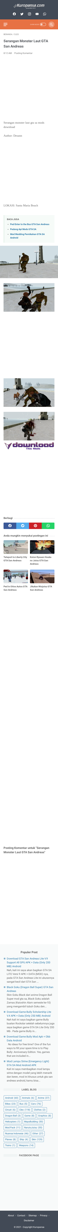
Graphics (44, 1115)
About (11, 1215)
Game (29, 1115)
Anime (43, 1098)
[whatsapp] (44, 13)
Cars (36, 1103)
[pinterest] (35, 526)
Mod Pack (12, 1127)
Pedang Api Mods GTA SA (23, 229)
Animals (28, 1098)
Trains (10, 1145)
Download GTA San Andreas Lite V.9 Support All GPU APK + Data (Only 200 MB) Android (28, 962)
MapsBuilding (33, 1121)
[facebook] (13, 13)
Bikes (10, 1103)
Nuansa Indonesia (17, 1133)
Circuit (10, 1109)
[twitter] (21, 13)
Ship (24, 1139)
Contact (21, 1215)
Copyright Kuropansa (33, 1227)
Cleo (24, 1109)
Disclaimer (29, 1220)
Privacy (43, 1215)
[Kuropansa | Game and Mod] (29, 6)
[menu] (5, 24)
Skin (37, 1139)
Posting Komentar (23, 53)
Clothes (39, 1109)
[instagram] (29, 13)
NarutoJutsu (33, 1127)
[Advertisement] (29, 88)
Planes (10, 1139)
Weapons (26, 1145)
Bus (23, 1103)
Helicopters (12, 1121)
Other (37, 1133)
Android (11, 1098)
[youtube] (36, 13)
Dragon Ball (13, 1115)
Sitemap (33, 1215)
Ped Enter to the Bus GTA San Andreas (29, 224)
